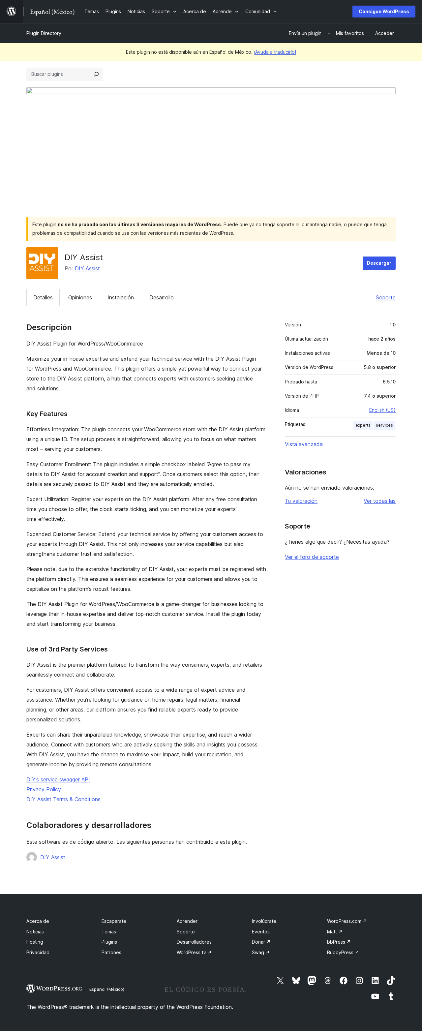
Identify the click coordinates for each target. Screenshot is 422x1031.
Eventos (261, 931)
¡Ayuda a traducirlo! (275, 52)
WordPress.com (347, 921)
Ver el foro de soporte (312, 557)
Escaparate (114, 921)
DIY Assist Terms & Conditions (63, 799)
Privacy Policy (43, 789)
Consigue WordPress (384, 11)
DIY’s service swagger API (58, 779)
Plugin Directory (43, 33)
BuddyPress (343, 952)
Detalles (43, 297)
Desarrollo (161, 297)
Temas (109, 931)
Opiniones (80, 297)
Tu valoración (301, 501)
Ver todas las (380, 501)
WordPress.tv (194, 952)
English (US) (382, 410)
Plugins (109, 942)
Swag (261, 952)
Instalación (120, 297)
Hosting (34, 942)
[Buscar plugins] (96, 74)
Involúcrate (264, 921)
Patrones (111, 952)
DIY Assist (87, 268)
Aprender (187, 921)
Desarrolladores (194, 942)
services (384, 425)
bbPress (339, 942)
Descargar (379, 263)
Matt (335, 931)
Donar (261, 942)
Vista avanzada (304, 444)
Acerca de (37, 921)
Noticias (35, 931)
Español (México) (106, 989)
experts (363, 425)
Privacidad (37, 952)
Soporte (386, 297)
